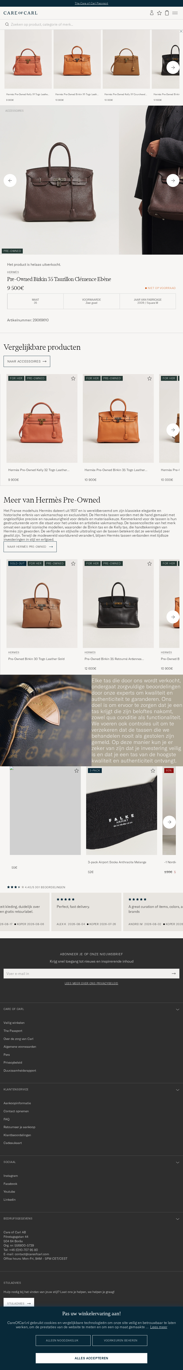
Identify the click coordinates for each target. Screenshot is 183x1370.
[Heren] (45, 810)
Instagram (11, 1176)
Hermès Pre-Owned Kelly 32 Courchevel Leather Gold (124, 94)
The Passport (13, 1031)
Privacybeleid (13, 1062)
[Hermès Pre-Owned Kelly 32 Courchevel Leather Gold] (126, 91)
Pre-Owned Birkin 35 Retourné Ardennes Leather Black (113, 659)
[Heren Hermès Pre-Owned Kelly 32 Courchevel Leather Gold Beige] (126, 59)
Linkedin (10, 1200)
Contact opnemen (16, 1111)
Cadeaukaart (13, 1143)
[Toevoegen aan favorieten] (72, 379)
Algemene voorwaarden (20, 1047)
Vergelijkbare (42, 347)
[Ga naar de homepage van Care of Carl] (20, 13)
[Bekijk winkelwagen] (167, 12)
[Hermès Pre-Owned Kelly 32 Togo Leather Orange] (28, 91)
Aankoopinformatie (17, 1103)
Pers (7, 1055)
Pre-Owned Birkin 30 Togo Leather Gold (36, 659)
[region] (91, 912)
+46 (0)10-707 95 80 (23, 1250)
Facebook (10, 1184)
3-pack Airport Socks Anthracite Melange (117, 862)
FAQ (6, 1119)
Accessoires (14, 110)
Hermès (13, 272)
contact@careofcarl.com (32, 1254)
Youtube (9, 1192)
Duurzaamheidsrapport (20, 1070)
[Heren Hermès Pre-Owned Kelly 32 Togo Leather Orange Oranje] (28, 59)
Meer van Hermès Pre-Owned (52, 500)
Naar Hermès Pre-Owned (27, 546)
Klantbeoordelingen (17, 1135)
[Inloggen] (151, 13)
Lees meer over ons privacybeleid (91, 983)
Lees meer (158, 1327)
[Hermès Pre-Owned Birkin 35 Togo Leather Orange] (77, 91)
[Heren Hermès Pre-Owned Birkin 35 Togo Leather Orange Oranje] (77, 59)
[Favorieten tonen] (159, 13)
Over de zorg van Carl (18, 1039)
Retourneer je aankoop (19, 1127)
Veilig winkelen (14, 1023)
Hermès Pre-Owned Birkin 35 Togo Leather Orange (77, 94)
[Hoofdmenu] (175, 13)
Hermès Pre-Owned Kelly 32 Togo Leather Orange (27, 94)
